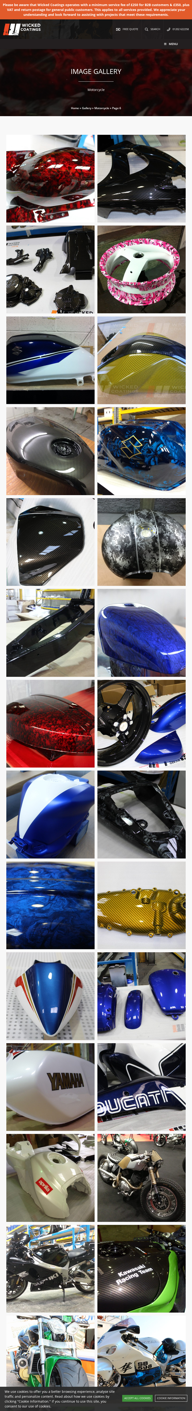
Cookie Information (171, 1398)
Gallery (86, 108)
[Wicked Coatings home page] (18, 33)
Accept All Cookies (137, 1398)
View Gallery (73, 221)
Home (75, 108)
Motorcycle (101, 108)
